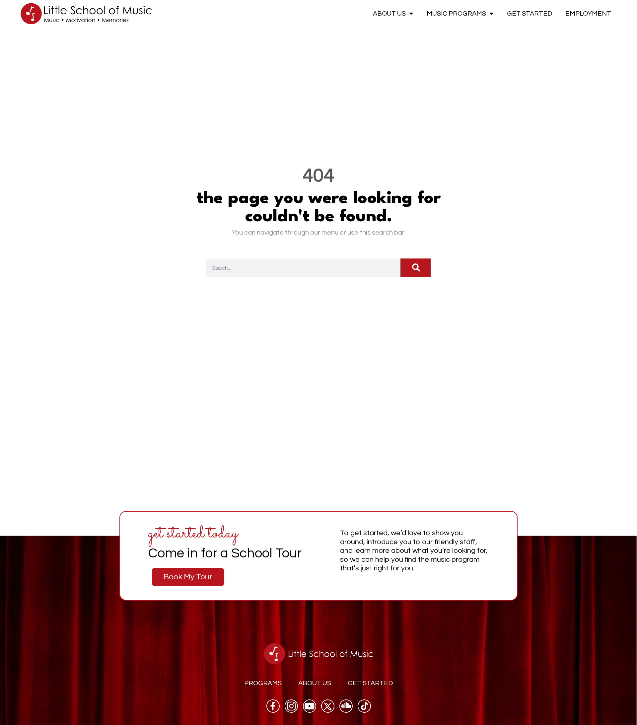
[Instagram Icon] (291, 706)
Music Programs (456, 13)
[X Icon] (327, 706)
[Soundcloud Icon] (346, 706)
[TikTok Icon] (364, 706)
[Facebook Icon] (273, 706)
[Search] (415, 267)
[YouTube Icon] (309, 706)
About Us (389, 13)
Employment (588, 13)
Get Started (529, 13)
